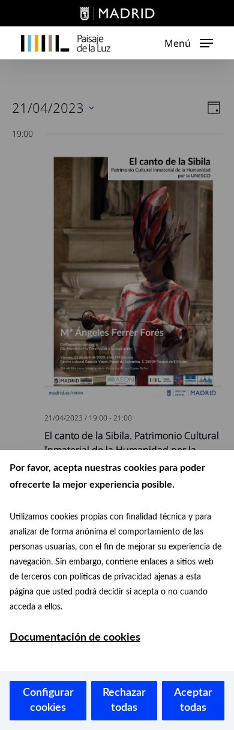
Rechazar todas (124, 700)
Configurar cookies (48, 700)
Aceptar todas (193, 700)
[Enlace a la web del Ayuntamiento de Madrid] (117, 15)
